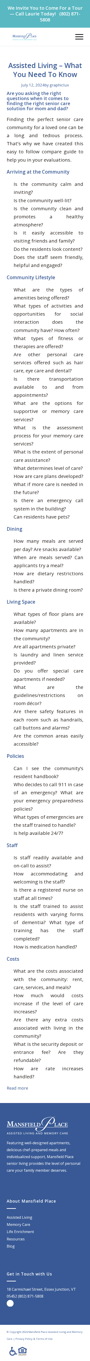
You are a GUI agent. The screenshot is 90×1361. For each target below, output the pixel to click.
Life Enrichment (20, 1231)
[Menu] (77, 36)
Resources (16, 1239)
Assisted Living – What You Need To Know (45, 70)
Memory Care (18, 1224)
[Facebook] (10, 1303)
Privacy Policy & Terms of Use (34, 1338)
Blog (11, 1246)
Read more (17, 1088)
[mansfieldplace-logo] (37, 36)
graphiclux (59, 85)
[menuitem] (77, 36)
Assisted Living (19, 1217)
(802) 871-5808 (60, 17)
